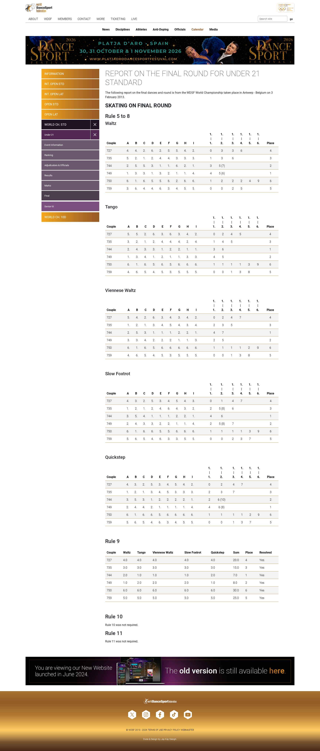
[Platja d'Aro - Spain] (160, 50)
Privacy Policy (172, 729)
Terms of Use (155, 729)
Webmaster (187, 729)
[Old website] (160, 671)
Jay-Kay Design (168, 739)
